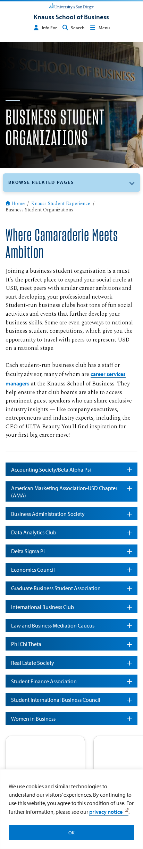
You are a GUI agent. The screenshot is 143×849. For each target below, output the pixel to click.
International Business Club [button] (42, 606)
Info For (49, 27)
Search (77, 27)
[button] (71, 182)
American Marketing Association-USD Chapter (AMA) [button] (64, 491)
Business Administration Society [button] (48, 513)
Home (18, 204)
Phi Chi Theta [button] (26, 643)
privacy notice (106, 811)
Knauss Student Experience (60, 204)
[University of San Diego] (71, 5)
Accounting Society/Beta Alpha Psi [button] (51, 469)
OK (71, 832)
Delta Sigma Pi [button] (28, 551)
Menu (104, 27)
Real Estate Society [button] (32, 662)
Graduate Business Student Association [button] (56, 588)
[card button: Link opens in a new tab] (45, 758)
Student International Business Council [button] (55, 699)
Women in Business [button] (33, 718)
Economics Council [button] (33, 569)
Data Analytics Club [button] (33, 532)
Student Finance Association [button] (44, 681)
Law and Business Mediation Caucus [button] (52, 625)
